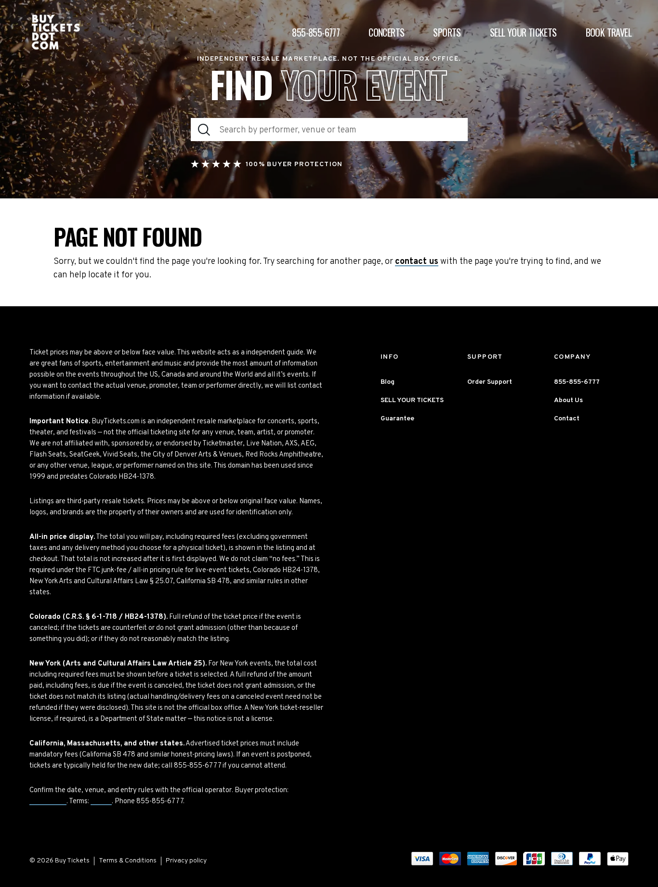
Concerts (386, 32)
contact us (416, 262)
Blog (388, 382)
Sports (447, 32)
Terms (101, 801)
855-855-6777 (316, 32)
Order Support (489, 382)
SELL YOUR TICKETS (412, 400)
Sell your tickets (523, 32)
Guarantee (47, 801)
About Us (568, 400)
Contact (566, 419)
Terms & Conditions (128, 861)
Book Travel (609, 32)
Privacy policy (186, 861)
